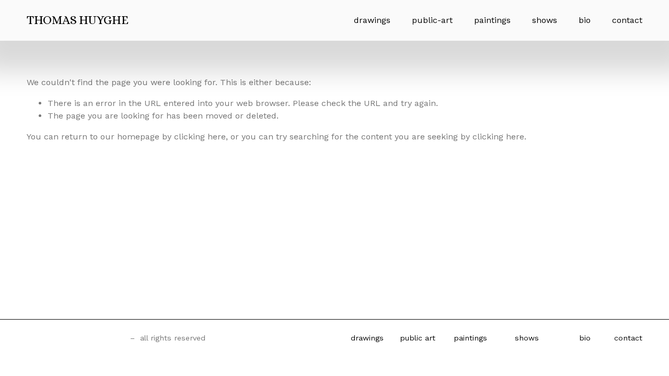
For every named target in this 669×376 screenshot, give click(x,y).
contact (627, 20)
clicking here (200, 137)
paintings (492, 20)
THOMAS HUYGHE (77, 20)
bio (585, 20)
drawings (372, 20)
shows (544, 20)
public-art (432, 20)
